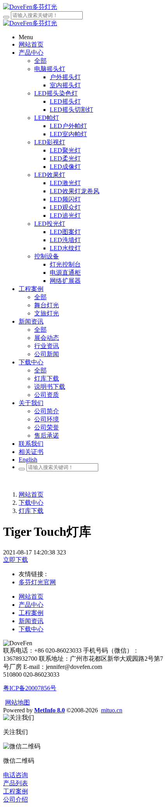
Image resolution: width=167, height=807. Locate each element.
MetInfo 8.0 (49, 710)
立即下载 (15, 559)
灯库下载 (31, 510)
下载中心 (31, 502)
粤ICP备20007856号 (29, 688)
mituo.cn (111, 710)
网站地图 (17, 702)
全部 (40, 60)
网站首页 (31, 494)
